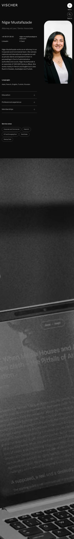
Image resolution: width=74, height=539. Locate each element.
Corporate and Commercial (11, 129)
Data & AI (26, 129)
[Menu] (69, 5)
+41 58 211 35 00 (8, 37)
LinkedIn (5, 41)
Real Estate (24, 134)
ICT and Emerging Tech (10, 134)
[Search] (69, 14)
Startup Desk (7, 139)
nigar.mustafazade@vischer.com (28, 37)
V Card (21, 41)
